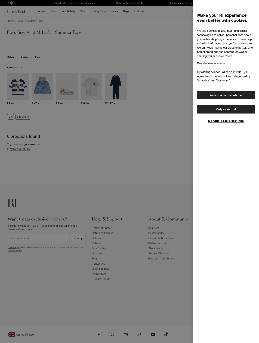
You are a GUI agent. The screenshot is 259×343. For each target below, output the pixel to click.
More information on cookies (211, 63)
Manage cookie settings (226, 120)
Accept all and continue (226, 95)
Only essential (226, 109)
